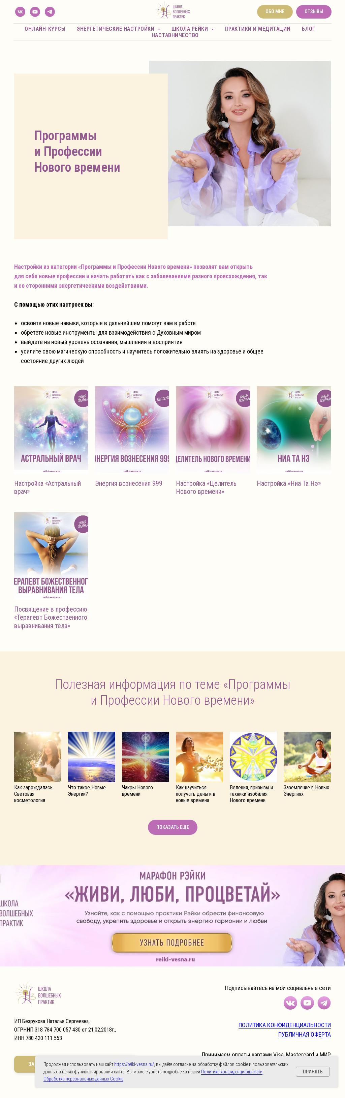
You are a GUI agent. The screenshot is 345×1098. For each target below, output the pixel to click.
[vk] (20, 12)
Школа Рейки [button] (190, 29)
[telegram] (50, 12)
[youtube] (35, 12)
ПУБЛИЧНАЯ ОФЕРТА (304, 1034)
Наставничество (175, 35)
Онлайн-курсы (45, 29)
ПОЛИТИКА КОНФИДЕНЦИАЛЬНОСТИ (285, 1025)
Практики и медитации (257, 29)
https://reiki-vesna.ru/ (134, 1064)
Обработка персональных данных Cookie (83, 1078)
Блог (308, 29)
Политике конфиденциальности (231, 1071)
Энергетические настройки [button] (116, 29)
